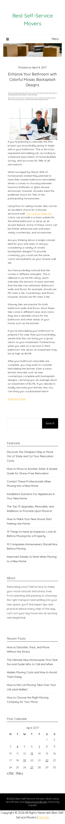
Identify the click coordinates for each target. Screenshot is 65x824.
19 (24, 760)
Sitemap (43, 817)
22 (47, 760)
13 (32, 753)
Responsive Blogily (36, 801)
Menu (55, 39)
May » (19, 773)
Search (50, 423)
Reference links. (17, 398)
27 (31, 767)
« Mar (10, 773)
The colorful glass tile (38, 213)
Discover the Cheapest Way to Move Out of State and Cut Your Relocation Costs (30, 456)
